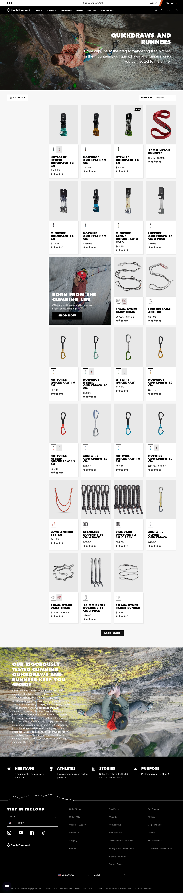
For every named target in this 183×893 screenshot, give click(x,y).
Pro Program (153, 809)
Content (91, 10)
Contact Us (74, 832)
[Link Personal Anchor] (161, 277)
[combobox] (12, 823)
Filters (19, 97)
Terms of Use (66, 888)
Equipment (66, 10)
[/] (18, 10)
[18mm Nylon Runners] (161, 124)
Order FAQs (74, 817)
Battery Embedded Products (121, 848)
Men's (39, 10)
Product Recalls (115, 832)
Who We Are (107, 10)
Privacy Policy (51, 888)
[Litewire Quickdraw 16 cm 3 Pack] (161, 201)
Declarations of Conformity (121, 840)
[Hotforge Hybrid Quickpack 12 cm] (63, 124)
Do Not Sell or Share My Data (118, 888)
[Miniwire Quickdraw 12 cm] (96, 423)
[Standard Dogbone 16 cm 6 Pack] (96, 499)
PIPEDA (98, 888)
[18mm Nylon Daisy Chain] (63, 572)
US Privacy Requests (143, 888)
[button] (39, 10)
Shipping (73, 840)
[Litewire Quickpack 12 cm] (128, 124)
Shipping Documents (118, 856)
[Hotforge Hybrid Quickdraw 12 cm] (63, 423)
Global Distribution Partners (160, 848)
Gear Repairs (114, 809)
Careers (151, 832)
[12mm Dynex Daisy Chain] (128, 277)
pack (45, 738)
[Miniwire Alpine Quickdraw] (161, 499)
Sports (79, 10)
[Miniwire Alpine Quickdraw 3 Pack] (128, 201)
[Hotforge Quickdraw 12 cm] (161, 347)
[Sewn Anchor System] (63, 499)
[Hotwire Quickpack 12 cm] (96, 201)
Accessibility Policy (83, 888)
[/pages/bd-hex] (10, 3)
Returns (72, 848)
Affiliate (151, 817)
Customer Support (77, 824)
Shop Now (67, 315)
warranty (65, 724)
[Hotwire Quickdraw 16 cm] (128, 423)
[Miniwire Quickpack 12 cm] (63, 201)
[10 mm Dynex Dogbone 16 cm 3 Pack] (96, 572)
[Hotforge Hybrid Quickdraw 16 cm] (96, 347)
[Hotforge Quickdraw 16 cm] (63, 347)
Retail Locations (155, 840)
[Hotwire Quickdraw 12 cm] (161, 423)
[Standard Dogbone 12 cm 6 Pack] (128, 499)
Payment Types (116, 864)
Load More (112, 633)
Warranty (113, 817)
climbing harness (30, 738)
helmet (16, 738)
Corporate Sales (155, 824)
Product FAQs (115, 824)
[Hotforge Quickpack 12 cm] (96, 124)
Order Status (75, 809)
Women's (51, 10)
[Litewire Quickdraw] (128, 347)
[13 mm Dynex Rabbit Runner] (128, 572)
